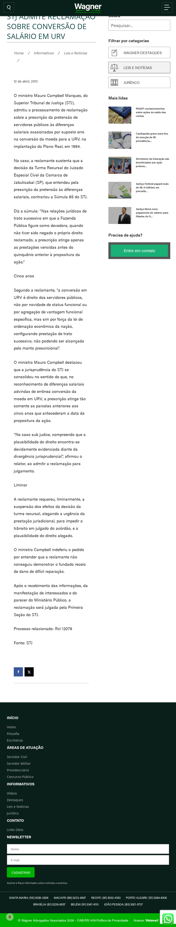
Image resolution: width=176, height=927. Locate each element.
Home (18, 52)
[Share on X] (29, 671)
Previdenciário (18, 770)
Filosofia (13, 733)
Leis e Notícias (75, 52)
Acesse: (146, 920)
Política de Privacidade (112, 920)
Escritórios (15, 740)
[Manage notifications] (10, 917)
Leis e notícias (138, 67)
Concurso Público (20, 777)
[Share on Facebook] (18, 671)
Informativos (43, 52)
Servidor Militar (19, 763)
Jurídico (132, 82)
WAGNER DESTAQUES (143, 52)
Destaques (15, 800)
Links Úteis (15, 830)
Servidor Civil (17, 757)
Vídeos (12, 793)
